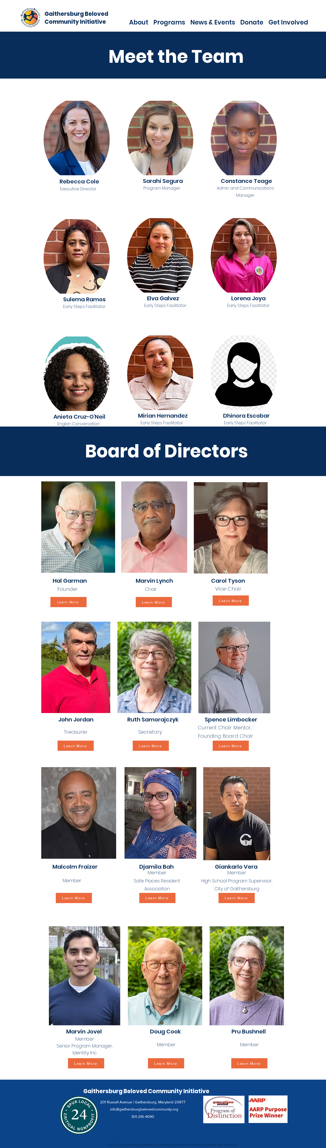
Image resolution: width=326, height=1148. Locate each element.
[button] (139, 22)
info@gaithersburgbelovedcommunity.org (144, 1109)
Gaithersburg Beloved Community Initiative (76, 18)
